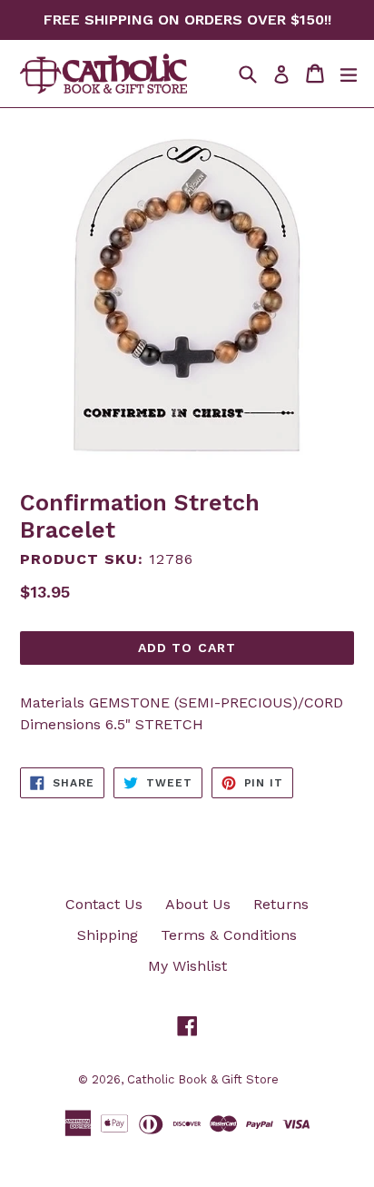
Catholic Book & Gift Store (203, 1079)
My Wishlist (187, 965)
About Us (198, 904)
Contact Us (104, 904)
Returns (281, 904)
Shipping (107, 935)
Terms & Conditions (229, 935)
